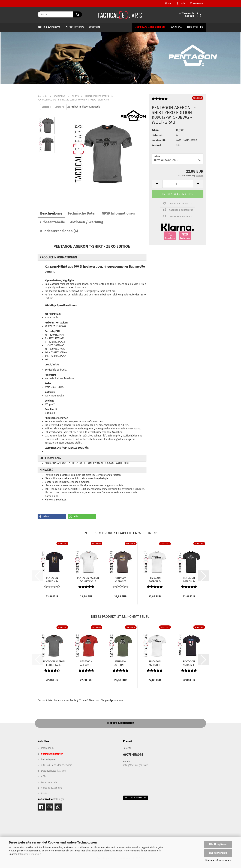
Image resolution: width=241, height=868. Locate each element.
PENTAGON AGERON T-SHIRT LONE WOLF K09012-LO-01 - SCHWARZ (189, 579)
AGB (43, 776)
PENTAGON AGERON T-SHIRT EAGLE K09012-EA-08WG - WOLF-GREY (54, 663)
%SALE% (176, 27)
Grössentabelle (52, 222)
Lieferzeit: (157, 135)
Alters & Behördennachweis (56, 765)
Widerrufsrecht (49, 782)
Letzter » (60, 106)
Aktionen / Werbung (86, 222)
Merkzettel (197, 3)
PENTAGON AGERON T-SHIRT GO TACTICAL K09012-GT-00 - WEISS (154, 579)
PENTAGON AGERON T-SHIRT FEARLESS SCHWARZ (52, 579)
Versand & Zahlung (51, 787)
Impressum (47, 748)
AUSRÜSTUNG (75, 27)
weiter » (46, 106)
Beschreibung (51, 213)
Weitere (95, 27)
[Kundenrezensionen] (160, 100)
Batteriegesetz (49, 759)
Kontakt (45, 793)
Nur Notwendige (218, 852)
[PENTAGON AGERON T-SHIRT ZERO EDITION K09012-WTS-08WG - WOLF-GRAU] (102, 153)
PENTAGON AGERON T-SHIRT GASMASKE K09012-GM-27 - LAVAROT (86, 663)
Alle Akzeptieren (218, 844)
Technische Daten (82, 213)
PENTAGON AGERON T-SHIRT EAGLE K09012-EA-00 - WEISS (88, 579)
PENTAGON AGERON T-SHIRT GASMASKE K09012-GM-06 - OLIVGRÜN (120, 663)
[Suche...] (77, 14)
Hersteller (195, 27)
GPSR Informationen (118, 213)
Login (182, 3)
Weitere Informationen (218, 860)
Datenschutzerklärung (29, 854)
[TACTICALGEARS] (119, 15)
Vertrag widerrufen (135, 797)
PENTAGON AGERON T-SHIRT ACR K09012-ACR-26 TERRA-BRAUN (120, 579)
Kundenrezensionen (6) (59, 231)
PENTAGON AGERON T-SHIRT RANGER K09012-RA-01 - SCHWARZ (188, 663)
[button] (157, 184)
